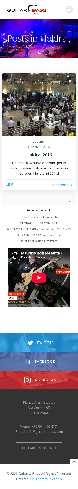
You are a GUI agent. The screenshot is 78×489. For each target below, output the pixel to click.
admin (41, 141)
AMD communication (45, 479)
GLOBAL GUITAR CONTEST (39, 223)
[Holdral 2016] (39, 104)
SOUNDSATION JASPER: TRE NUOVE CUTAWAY (39, 229)
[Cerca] (71, 200)
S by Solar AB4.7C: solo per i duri (39, 235)
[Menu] (69, 9)
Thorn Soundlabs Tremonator (39, 217)
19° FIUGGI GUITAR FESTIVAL (39, 241)
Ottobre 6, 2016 (39, 147)
